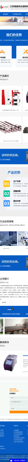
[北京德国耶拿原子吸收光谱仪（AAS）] (11, 97)
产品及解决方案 (16, 14)
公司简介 (2, 430)
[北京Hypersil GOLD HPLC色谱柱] (11, 127)
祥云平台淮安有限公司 (6, 459)
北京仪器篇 (16, 430)
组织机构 (2, 436)
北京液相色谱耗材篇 (18, 432)
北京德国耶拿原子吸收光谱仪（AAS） (11, 110)
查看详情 (4, 302)
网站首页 (5, 14)
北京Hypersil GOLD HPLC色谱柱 (11, 141)
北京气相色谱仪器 (9, 419)
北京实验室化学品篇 (18, 439)
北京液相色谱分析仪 (17, 419)
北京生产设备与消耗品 (18, 441)
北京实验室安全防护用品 (19, 437)
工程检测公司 (2, 448)
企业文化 (2, 432)
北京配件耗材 (16, 436)
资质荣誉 (2, 434)
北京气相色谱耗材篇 (18, 434)
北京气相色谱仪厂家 (22, 457)
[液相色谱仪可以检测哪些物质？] (10, 363)
